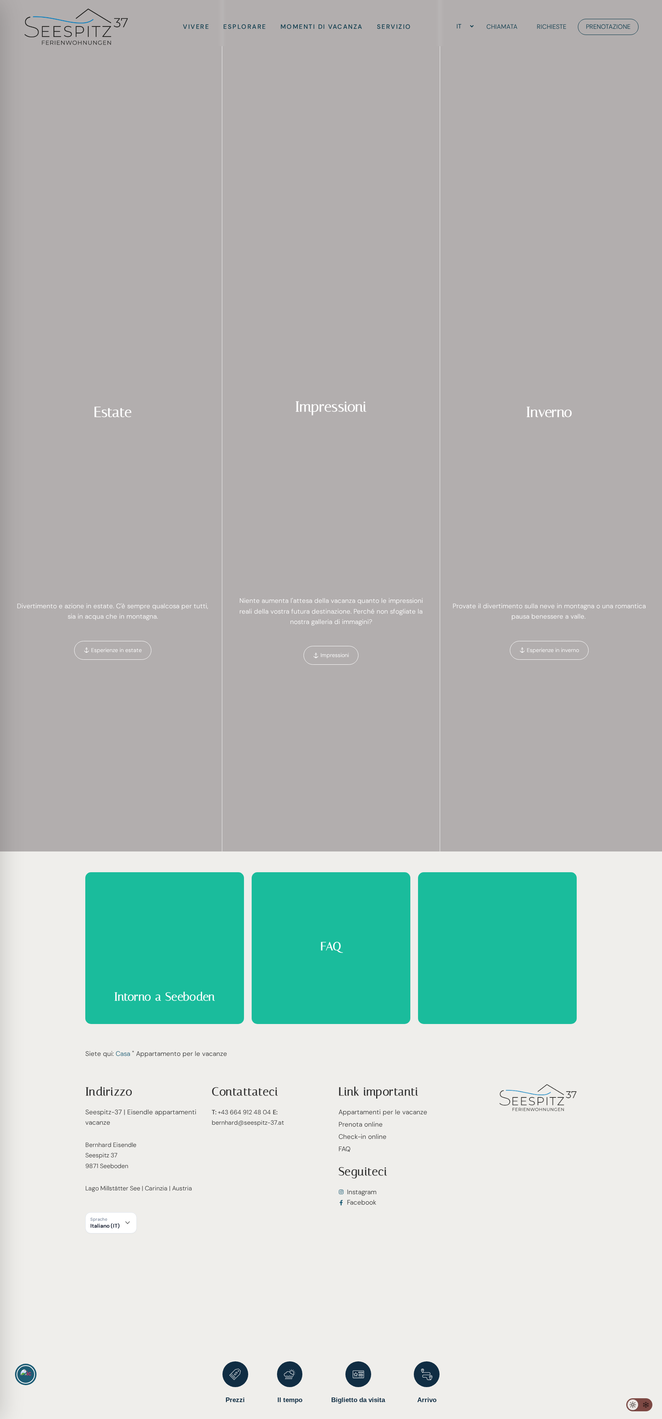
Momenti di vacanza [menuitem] (321, 27)
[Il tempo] (290, 1374)
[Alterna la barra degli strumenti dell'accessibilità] (26, 1374)
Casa (123, 1053)
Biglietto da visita (358, 1400)
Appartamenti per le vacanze (382, 1112)
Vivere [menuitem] (196, 27)
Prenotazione (608, 27)
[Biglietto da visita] (358, 1374)
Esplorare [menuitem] (245, 27)
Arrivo (426, 1400)
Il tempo (289, 1400)
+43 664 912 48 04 (241, 1112)
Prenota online (360, 1124)
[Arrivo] (427, 1374)
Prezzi (235, 1400)
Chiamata (502, 27)
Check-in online (362, 1136)
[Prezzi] (235, 1374)
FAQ (344, 1149)
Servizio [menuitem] (394, 27)
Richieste (551, 27)
